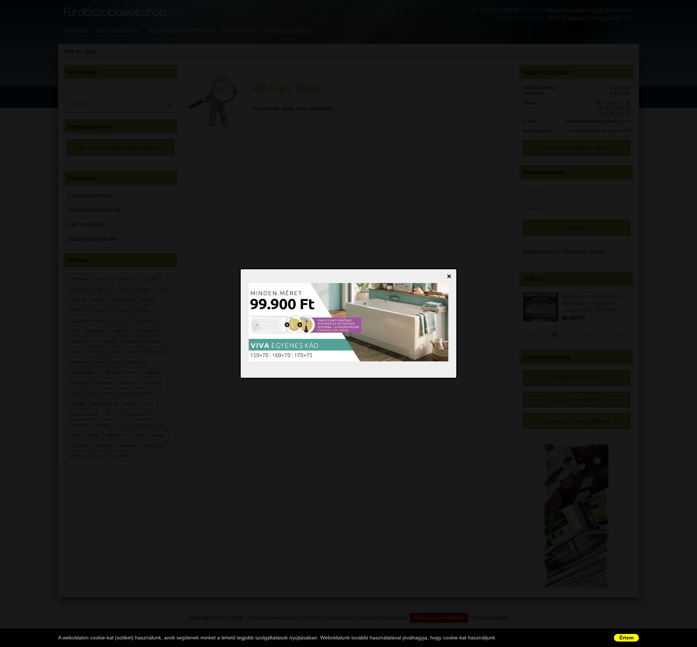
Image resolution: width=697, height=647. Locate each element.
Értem (626, 637)
